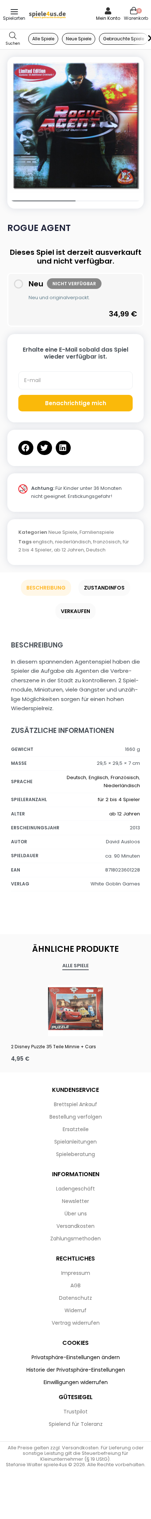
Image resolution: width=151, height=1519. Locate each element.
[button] (25, 448)
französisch (107, 541)
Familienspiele (97, 532)
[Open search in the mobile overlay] (13, 39)
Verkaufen (75, 611)
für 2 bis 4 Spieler (119, 799)
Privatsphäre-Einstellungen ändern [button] (76, 1357)
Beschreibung (46, 587)
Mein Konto (108, 18)
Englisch (98, 777)
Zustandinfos (104, 587)
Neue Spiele (62, 532)
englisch (43, 541)
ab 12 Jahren (69, 549)
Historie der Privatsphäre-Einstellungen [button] (75, 1369)
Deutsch (96, 549)
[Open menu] (14, 12)
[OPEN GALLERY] (75, 125)
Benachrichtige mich (75, 403)
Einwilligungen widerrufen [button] (76, 1382)
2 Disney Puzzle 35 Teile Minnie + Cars (53, 1046)
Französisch (125, 777)
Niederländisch (122, 785)
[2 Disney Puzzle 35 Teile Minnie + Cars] (75, 1008)
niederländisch (73, 541)
